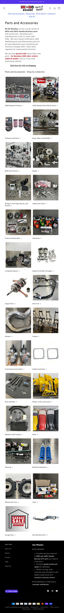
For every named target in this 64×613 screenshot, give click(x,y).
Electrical (35, 303)
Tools (34, 502)
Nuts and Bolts (10, 402)
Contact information (38, 609)
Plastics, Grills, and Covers (41, 402)
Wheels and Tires (11, 502)
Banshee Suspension (39, 467)
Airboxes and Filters (12, 138)
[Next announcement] (60, 2)
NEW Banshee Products (13, 105)
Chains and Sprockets (12, 238)
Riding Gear (30, 14)
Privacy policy (44, 607)
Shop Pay (8, 566)
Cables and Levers (38, 203)
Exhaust (7, 336)
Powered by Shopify (23, 607)
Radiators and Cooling (13, 434)
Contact (7, 557)
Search (7, 553)
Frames (35, 336)
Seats (34, 434)
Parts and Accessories (16, 14)
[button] (4, 8)
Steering (8, 467)
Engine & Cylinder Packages (42, 271)
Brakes (34, 171)
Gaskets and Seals (38, 369)
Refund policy (34, 607)
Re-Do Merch (41, 14)
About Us (8, 549)
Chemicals (36, 238)
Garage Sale (9, 535)
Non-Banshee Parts (39, 535)
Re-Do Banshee (14, 607)
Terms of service (54, 607)
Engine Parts (9, 303)
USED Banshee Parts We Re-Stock (44, 105)
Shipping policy (26, 609)
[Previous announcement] (3, 2)
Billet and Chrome (11, 171)
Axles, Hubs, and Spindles (41, 138)
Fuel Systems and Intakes (13, 369)
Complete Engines (11, 271)
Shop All (32, 16)
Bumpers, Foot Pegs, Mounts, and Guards (16, 204)
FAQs (6, 562)
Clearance (51, 14)
